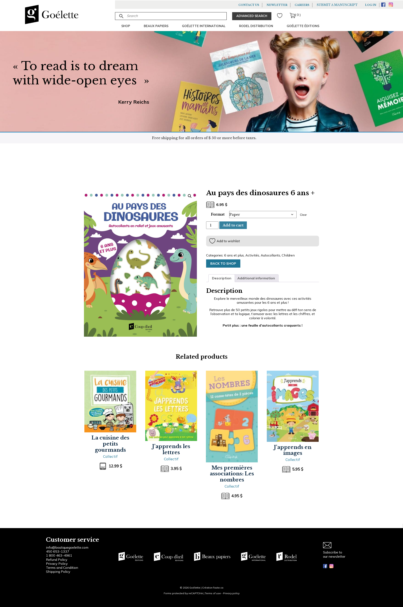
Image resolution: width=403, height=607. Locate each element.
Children (288, 255)
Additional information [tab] (256, 278)
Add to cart (233, 225)
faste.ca (218, 587)
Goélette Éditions (303, 26)
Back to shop (223, 263)
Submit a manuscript (337, 5)
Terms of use (213, 593)
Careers (302, 5)
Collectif (110, 456)
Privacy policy (231, 593)
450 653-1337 (57, 551)
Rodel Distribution (256, 26)
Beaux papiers (156, 26)
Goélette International (203, 26)
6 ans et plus (234, 255)
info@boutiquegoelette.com (67, 547)
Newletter (277, 5)
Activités (252, 255)
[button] (190, 196)
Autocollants (270, 255)
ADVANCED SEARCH (251, 16)
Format (218, 214)
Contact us (248, 5)
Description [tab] (221, 278)
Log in (370, 5)
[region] (54, 575)
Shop (125, 26)
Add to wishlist (228, 241)
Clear (303, 214)
